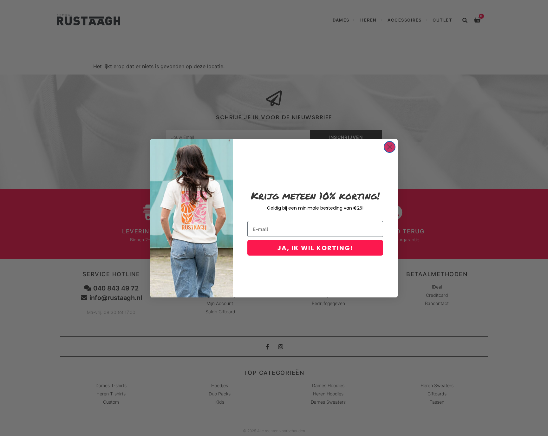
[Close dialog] (389, 147)
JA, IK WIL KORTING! (315, 248)
